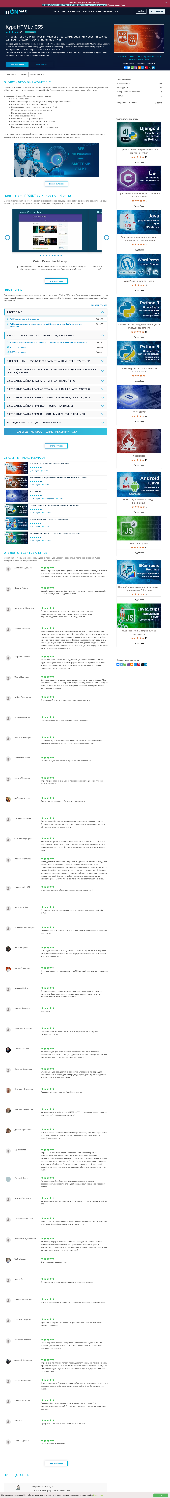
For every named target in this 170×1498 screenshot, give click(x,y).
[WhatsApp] (132, 67)
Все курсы (59, 11)
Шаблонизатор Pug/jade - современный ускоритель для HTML (58, 477)
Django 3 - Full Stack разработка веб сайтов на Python (54, 505)
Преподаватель (37, 74)
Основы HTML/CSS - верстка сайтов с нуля (49, 463)
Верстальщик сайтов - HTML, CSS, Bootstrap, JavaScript (55, 533)
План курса (11, 74)
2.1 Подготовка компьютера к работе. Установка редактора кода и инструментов (48, 342)
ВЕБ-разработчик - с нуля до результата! (49, 519)
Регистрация (157, 11)
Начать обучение (17, 64)
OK (161, 1495)
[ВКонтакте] (125, 67)
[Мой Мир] (142, 67)
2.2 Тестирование (18, 347)
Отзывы (107, 11)
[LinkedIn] (153, 67)
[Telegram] (128, 67)
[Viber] (135, 67)
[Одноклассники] (139, 67)
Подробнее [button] (139, 162)
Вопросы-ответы (92, 11)
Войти (141, 11)
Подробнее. (98, 1495)
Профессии (73, 11)
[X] (149, 67)
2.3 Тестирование (18, 352)
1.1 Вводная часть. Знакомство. (24, 319)
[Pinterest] (146, 67)
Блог (117, 11)
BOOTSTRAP (35, 491)
